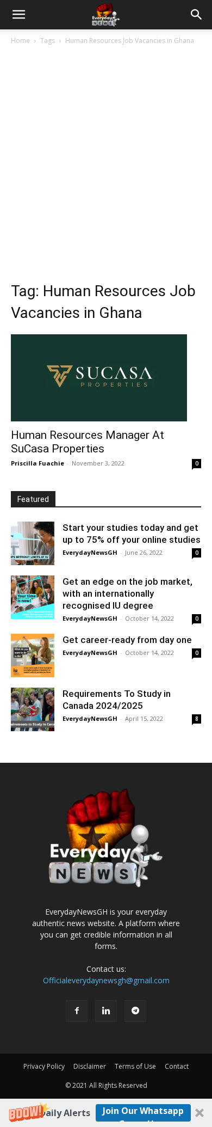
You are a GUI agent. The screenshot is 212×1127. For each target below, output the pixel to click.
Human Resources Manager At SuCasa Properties (87, 441)
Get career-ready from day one (127, 639)
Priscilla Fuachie (37, 463)
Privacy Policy (44, 1066)
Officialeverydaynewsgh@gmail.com (106, 980)
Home (20, 40)
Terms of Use (135, 1066)
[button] (106, 1113)
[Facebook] (77, 1011)
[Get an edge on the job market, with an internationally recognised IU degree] (32, 597)
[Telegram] (135, 1011)
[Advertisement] (106, 158)
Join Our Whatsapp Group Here (143, 1113)
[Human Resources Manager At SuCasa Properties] (106, 377)
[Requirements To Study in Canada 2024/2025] (32, 709)
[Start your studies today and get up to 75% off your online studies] (32, 543)
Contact (177, 1066)
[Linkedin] (106, 1011)
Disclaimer (89, 1066)
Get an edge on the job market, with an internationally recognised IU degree (127, 593)
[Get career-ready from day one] (32, 655)
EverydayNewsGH (90, 552)
